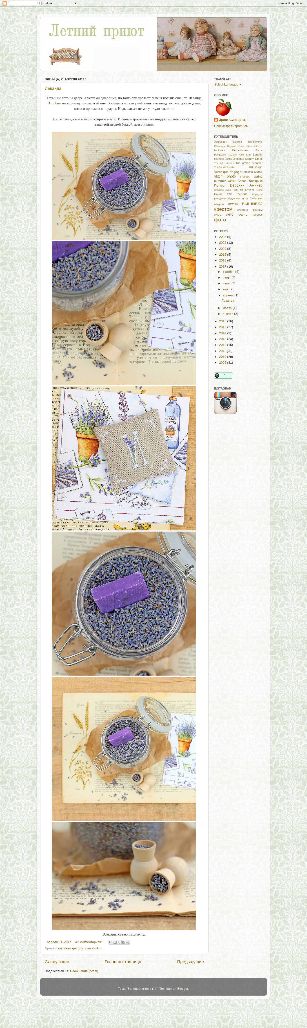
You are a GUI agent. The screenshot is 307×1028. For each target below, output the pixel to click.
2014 (223, 333)
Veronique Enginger (228, 172)
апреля (228, 295)
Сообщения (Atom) (84, 971)
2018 (223, 260)
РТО (229, 194)
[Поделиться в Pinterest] (128, 942)
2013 (223, 339)
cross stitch (93, 948)
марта (228, 308)
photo (231, 176)
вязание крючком (250, 210)
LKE (248, 154)
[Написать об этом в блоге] (115, 942)
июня (227, 283)
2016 (223, 321)
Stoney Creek (253, 158)
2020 (223, 248)
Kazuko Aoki (236, 154)
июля (227, 277)
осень (242, 214)
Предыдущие (190, 961)
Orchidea (238, 158)
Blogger (182, 988)
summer (220, 181)
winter (232, 181)
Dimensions (240, 150)
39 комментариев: (89, 942)
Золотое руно (222, 190)
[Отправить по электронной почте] (111, 942)
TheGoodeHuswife (224, 167)
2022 (223, 242)
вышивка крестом (71, 948)
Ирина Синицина (232, 120)
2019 (223, 254)
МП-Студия (247, 190)
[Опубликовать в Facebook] (123, 942)
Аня (57, 103)
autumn (248, 172)
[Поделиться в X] (119, 942)
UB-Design (256, 167)
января (228, 314)
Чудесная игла (238, 198)
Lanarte (258, 154)
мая (226, 289)
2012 (223, 345)
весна (233, 204)
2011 (223, 351)
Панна (218, 194)
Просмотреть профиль (231, 126)
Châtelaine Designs (225, 146)
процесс (257, 214)
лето (230, 214)
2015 (223, 327)
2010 (223, 356)
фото (220, 220)
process (245, 176)
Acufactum (220, 141)
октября (229, 271)
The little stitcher (224, 163)
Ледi (235, 190)
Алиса (242, 181)
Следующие (57, 961)
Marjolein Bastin (223, 159)
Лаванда (53, 88)
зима (217, 214)
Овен (259, 190)
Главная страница (123, 961)
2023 (223, 237)
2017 (223, 266)
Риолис (242, 194)
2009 (223, 362)
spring (258, 176)
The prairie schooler (249, 163)
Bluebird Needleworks (248, 141)
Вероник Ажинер (246, 185)
